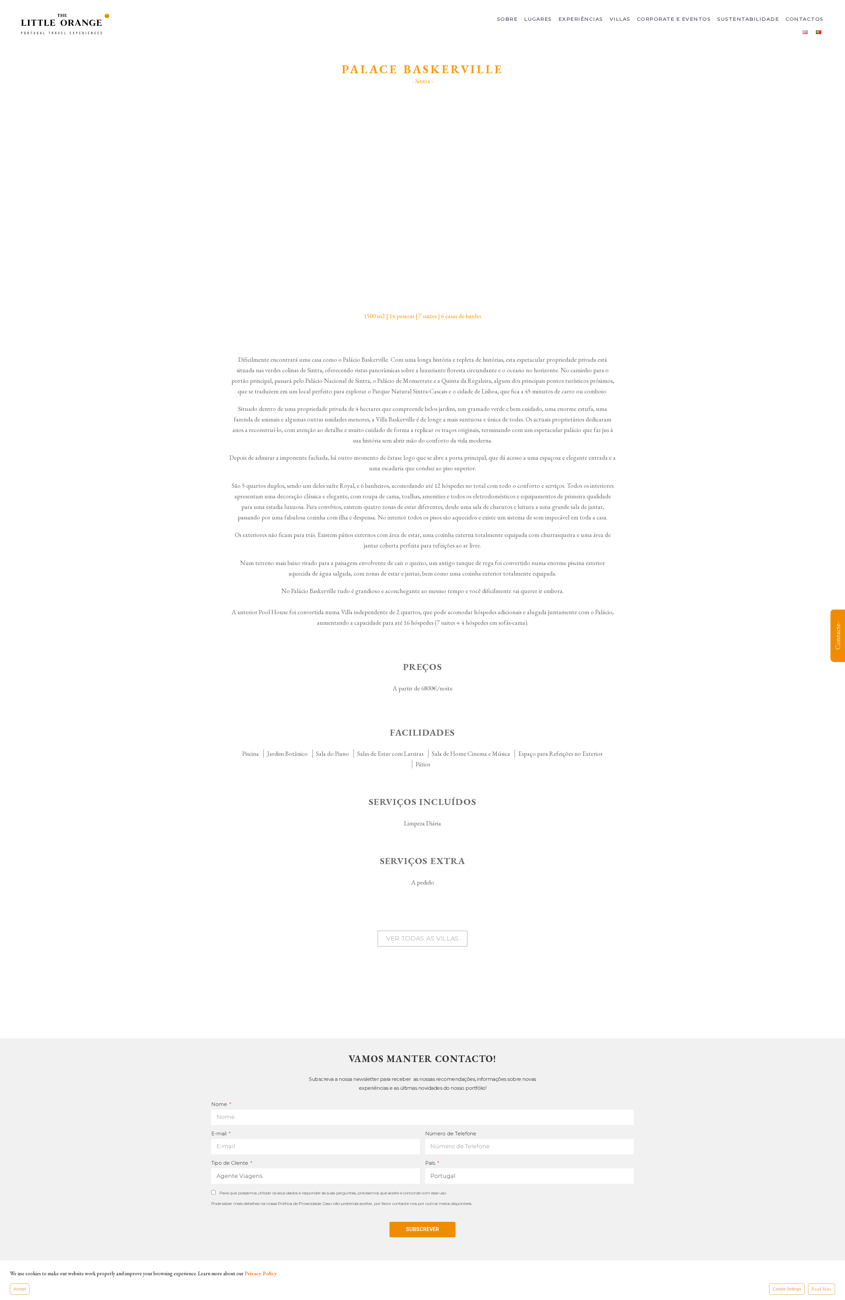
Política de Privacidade (299, 1203)
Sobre (507, 19)
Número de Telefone (450, 1133)
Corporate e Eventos (674, 19)
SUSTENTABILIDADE (748, 19)
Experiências (580, 19)
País (430, 1163)
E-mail (219, 1133)
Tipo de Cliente (230, 1163)
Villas (620, 19)
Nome (219, 1104)
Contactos (805, 19)
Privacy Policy (261, 1273)
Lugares (538, 19)
